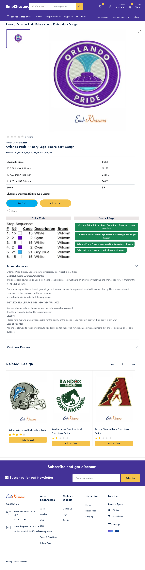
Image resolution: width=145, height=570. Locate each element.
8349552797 (20, 519)
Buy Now (22, 202)
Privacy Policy (46, 531)
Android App (117, 515)
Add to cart (55, 203)
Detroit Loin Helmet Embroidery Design (28, 429)
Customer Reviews (18, 347)
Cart (42, 520)
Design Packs (91, 510)
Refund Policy (46, 542)
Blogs (136, 17)
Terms (16, 561)
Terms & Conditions (48, 537)
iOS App (115, 510)
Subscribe (131, 478)
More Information (18, 266)
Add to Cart (28, 439)
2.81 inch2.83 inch (20, 181)
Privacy (9, 561)
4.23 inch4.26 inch (20, 174)
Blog (42, 525)
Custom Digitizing (121, 17)
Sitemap (23, 561)
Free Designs (102, 17)
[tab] (18, 38)
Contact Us (67, 508)
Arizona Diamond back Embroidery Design (112, 431)
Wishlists (43, 514)
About (42, 508)
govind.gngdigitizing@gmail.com (28, 531)
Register (66, 520)
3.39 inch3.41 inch (20, 168)
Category (89, 516)
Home (88, 505)
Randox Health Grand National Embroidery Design (67, 431)
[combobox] (40, 6)
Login (65, 514)
